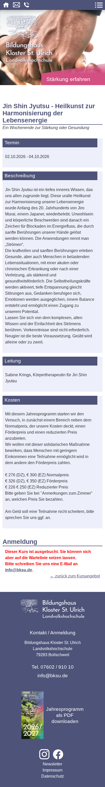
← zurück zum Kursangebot (75, 576)
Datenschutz (52, 776)
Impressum (52, 770)
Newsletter (52, 764)
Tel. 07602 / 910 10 (53, 667)
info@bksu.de (18, 570)
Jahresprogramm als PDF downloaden (65, 715)
